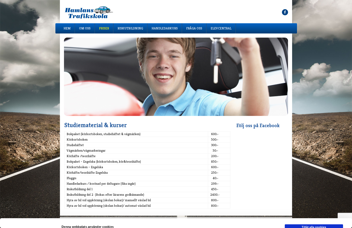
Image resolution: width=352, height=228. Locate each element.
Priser (104, 28)
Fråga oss (194, 28)
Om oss (84, 28)
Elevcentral (221, 28)
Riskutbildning (130, 28)
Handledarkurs (165, 28)
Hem (67, 28)
